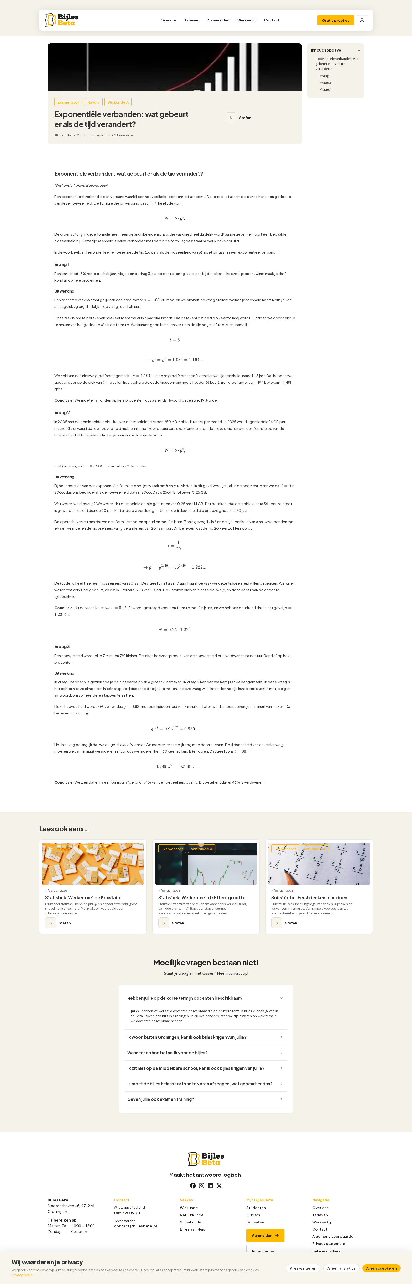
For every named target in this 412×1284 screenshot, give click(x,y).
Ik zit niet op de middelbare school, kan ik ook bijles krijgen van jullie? (195, 1068)
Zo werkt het (218, 20)
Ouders (253, 1214)
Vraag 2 (325, 82)
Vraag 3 (325, 89)
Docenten (255, 1222)
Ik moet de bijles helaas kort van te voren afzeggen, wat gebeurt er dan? (200, 1083)
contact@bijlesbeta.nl (135, 1225)
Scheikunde (190, 1222)
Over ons (168, 20)
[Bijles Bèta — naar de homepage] (77, 20)
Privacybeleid (21, 1275)
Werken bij (246, 20)
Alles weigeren (303, 1268)
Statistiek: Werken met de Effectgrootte (201, 897)
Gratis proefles (335, 20)
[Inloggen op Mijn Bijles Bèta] (362, 20)
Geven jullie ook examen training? (160, 1099)
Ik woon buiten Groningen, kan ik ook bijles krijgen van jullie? (187, 1037)
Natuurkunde (192, 1214)
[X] (219, 1186)
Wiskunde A (201, 848)
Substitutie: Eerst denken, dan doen (309, 897)
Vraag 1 (325, 75)
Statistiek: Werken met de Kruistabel (84, 897)
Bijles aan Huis (192, 1229)
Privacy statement (328, 1243)
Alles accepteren (381, 1268)
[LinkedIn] (210, 1186)
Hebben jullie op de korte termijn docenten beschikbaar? (184, 998)
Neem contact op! (232, 973)
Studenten (256, 1207)
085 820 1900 (127, 1212)
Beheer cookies (326, 1251)
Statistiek (107, 848)
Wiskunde (189, 1207)
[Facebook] (193, 1186)
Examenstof (59, 848)
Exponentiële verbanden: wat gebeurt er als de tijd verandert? (337, 64)
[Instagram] (202, 1186)
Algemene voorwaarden (333, 1236)
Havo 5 (84, 848)
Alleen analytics (341, 1268)
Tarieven (191, 20)
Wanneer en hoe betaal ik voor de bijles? (167, 1052)
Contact (271, 20)
